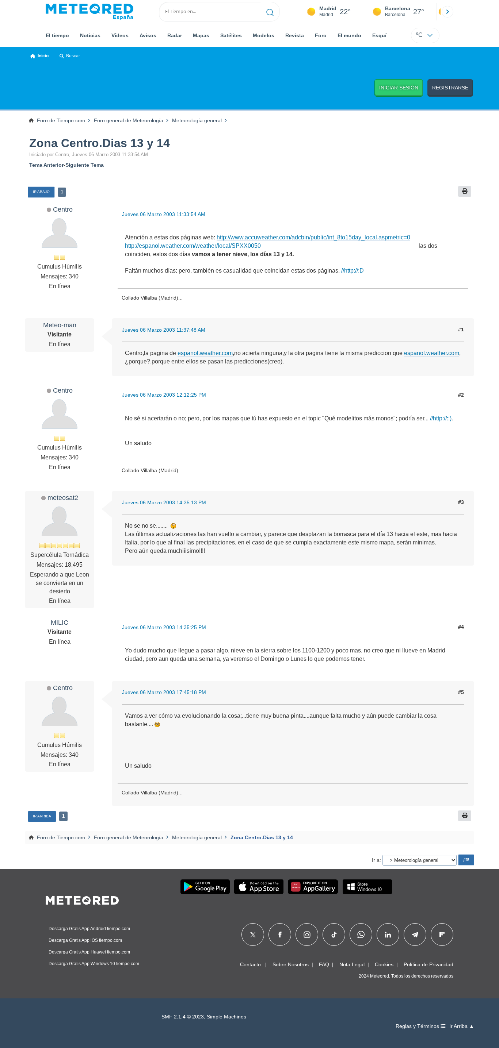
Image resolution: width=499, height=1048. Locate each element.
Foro (321, 35)
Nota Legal (352, 964)
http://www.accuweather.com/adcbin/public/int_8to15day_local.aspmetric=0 (313, 237)
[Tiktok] (334, 934)
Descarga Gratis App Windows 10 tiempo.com (94, 963)
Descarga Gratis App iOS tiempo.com (85, 940)
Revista (294, 35)
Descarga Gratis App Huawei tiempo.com (89, 952)
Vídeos (120, 35)
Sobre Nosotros (291, 964)
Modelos (263, 35)
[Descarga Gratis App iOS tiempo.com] (258, 886)
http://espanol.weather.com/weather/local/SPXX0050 (193, 246)
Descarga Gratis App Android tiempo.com (89, 928)
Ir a (376, 860)
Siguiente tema (84, 165)
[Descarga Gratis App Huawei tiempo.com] (313, 886)
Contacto (250, 964)
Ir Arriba (42, 816)
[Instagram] (307, 934)
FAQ (324, 964)
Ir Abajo (41, 192)
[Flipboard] (442, 934)
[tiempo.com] (89, 11)
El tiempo (57, 35)
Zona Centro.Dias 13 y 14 (99, 143)
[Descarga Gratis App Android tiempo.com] (205, 886)
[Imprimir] (464, 191)
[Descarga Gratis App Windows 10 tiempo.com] (367, 886)
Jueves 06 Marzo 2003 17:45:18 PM (164, 692)
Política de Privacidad (428, 964)
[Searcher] (270, 12)
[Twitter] (253, 934)
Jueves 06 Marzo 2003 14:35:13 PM (164, 502)
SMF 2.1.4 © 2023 (182, 1017)
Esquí (379, 35)
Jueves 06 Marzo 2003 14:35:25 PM (164, 627)
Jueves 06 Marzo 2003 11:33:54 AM (163, 214)
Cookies (384, 964)
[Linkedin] (388, 934)
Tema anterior (46, 165)
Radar (174, 35)
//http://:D (352, 270)
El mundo (349, 35)
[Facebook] (280, 934)
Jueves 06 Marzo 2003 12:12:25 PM (164, 395)
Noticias (90, 35)
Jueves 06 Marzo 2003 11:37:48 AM (163, 330)
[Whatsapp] (361, 934)
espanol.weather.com (205, 353)
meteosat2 (62, 497)
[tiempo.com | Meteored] (82, 899)
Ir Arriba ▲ (461, 1026)
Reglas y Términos (418, 1026)
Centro (63, 209)
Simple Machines (226, 1017)
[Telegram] (415, 934)
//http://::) (441, 418)
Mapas (201, 35)
